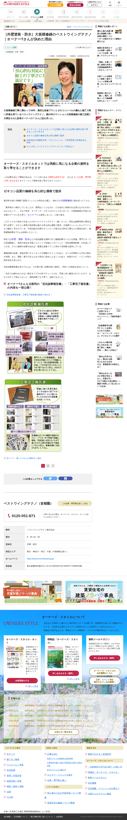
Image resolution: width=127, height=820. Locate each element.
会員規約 (59, 817)
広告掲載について (21, 817)
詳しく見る (33, 686)
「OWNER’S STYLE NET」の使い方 (105, 767)
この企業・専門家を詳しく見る (75, 503)
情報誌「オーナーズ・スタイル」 (104, 772)
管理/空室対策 (63, 17)
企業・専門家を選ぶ (56, 780)
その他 (116, 17)
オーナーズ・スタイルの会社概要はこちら (105, 672)
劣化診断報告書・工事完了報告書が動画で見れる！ (29, 295)
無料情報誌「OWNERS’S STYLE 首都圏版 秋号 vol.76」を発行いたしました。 (60, 721)
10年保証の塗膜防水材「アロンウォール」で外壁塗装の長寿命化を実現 (56, 141)
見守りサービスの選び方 (56, 770)
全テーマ (10, 17)
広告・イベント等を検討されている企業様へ (105, 681)
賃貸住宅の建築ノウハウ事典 (61, 803)
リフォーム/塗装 (37, 17)
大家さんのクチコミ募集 (99, 794)
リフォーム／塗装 (15, 765)
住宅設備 (50, 17)
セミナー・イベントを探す (60, 775)
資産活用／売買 (14, 781)
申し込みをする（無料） (63, 673)
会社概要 (92, 783)
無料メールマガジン (97, 777)
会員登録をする (22, 681)
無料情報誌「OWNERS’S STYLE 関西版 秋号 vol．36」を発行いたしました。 (60, 716)
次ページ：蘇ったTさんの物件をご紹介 (24, 458)
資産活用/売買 (76, 17)
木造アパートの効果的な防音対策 (60, 759)
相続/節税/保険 (90, 17)
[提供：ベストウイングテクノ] (79, 27)
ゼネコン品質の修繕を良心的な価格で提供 (45, 136)
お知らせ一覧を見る (63, 732)
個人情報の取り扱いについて (42, 817)
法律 (103, 17)
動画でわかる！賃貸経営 (99, 754)
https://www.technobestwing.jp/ (40, 559)
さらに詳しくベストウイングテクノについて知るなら (50, 146)
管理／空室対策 (14, 776)
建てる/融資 (23, 17)
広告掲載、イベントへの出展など (104, 788)
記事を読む (52, 754)
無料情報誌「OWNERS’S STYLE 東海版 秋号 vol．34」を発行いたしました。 (60, 726)
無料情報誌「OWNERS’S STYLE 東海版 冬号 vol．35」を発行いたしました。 (60, 711)
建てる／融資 (13, 759)
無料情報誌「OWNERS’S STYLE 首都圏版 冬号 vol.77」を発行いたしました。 (60, 706)
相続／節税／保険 (15, 786)
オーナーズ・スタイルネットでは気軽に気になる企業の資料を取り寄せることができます (57, 130)
